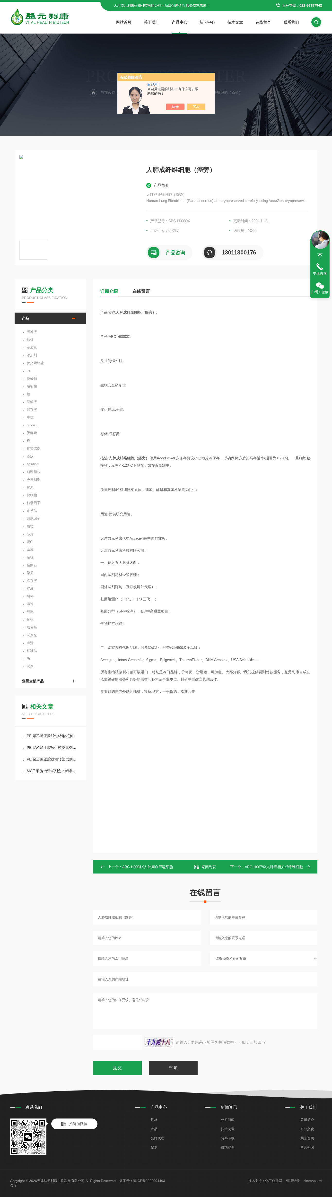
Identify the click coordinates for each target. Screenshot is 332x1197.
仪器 (154, 1147)
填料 (30, 596)
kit (28, 371)
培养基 (32, 627)
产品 (25, 318)
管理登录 (293, 1181)
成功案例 (228, 1147)
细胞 (30, 612)
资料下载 (228, 1138)
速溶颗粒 (33, 472)
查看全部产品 (33, 681)
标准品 (32, 651)
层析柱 (32, 386)
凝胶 (30, 456)
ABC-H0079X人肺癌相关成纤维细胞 (274, 867)
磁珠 (30, 604)
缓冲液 (32, 332)
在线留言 (263, 22)
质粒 (30, 526)
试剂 (30, 666)
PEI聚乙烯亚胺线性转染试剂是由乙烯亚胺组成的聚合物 (53, 759)
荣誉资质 (307, 1138)
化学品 (32, 511)
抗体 (30, 619)
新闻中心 (207, 22)
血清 (30, 643)
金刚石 (32, 565)
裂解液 (32, 402)
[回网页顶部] (320, 256)
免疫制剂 (33, 479)
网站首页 (123, 22)
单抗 (30, 417)
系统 (30, 549)
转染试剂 (33, 448)
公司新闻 (228, 1120)
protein (32, 425)
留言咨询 (307, 1147)
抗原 (30, 487)
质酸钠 (32, 378)
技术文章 (235, 22)
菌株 (30, 557)
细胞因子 (33, 518)
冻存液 (32, 581)
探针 (30, 339)
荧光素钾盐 (35, 363)
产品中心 (179, 22)
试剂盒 (32, 635)
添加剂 (32, 355)
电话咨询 (320, 273)
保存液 (32, 409)
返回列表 (208, 867)
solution (33, 464)
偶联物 (32, 495)
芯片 (30, 534)
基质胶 (32, 347)
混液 (30, 588)
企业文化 (307, 1129)
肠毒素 (32, 433)
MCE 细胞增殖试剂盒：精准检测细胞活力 (53, 771)
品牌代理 (157, 1138)
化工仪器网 (273, 1181)
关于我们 (151, 22)
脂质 (30, 573)
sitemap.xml (313, 1181)
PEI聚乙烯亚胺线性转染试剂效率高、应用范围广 (53, 736)
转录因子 (33, 503)
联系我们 (291, 22)
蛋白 (30, 542)
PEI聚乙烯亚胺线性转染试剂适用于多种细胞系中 (53, 747)
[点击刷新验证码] (158, 1042)
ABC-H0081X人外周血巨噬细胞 (147, 867)
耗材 (154, 1120)
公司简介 (307, 1120)
